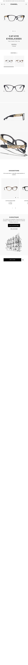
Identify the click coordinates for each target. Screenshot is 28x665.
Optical (15, 287)
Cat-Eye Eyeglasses (8, 200)
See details (14, 44)
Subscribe (3, 281)
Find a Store (12, 259)
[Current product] (9, 61)
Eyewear (9, 287)
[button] (14, 4)
